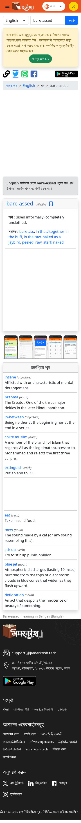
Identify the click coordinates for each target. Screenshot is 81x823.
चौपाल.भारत (59, 749)
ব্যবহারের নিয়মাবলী (43, 709)
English (29, 85)
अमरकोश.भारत (11, 734)
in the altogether (50, 231)
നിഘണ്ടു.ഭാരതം (41, 742)
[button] (8, 347)
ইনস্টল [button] (40, 342)
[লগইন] (73, 6)
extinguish (13, 467)
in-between (14, 417)
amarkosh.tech (37, 749)
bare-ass (26, 231)
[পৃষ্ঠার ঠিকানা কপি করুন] (7, 73)
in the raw (32, 236)
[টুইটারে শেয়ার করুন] (16, 73)
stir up (10, 549)
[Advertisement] (40, 134)
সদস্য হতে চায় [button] (40, 58)
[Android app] (19, 680)
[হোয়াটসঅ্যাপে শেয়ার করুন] (25, 73)
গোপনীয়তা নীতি (21, 709)
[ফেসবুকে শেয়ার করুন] (34, 73)
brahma (11, 397)
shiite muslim (16, 436)
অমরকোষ (11, 85)
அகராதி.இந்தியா (14, 742)
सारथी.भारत (9, 757)
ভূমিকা (6, 709)
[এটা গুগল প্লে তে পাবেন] (66, 73)
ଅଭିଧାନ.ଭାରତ (12, 749)
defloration (14, 594)
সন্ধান (71, 20)
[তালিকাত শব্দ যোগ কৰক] (51, 204)
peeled (28, 242)
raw (38, 242)
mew (9, 529)
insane (10, 377)
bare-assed (20, 203)
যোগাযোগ (63, 709)
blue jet (11, 564)
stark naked (53, 242)
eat (7, 515)
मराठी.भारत (30, 734)
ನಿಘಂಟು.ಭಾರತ (67, 742)
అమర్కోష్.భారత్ (51, 734)
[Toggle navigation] (7, 6)
